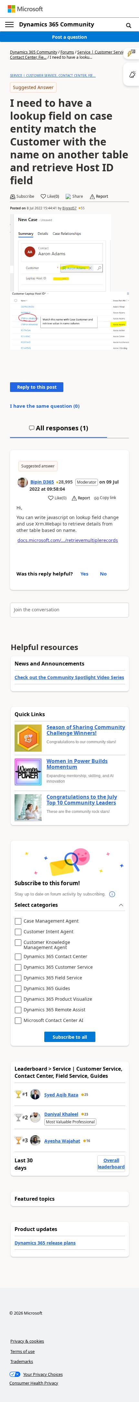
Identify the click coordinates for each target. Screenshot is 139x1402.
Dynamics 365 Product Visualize (58, 999)
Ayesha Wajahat (62, 1141)
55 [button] (83, 208)
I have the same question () (45, 406)
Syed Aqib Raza (61, 1095)
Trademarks (21, 1361)
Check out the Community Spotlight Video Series (69, 677)
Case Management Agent (51, 921)
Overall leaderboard (111, 1163)
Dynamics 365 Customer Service (58, 967)
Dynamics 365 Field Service (53, 978)
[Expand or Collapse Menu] (9, 24)
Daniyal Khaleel (61, 1114)
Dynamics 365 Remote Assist (54, 1010)
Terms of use (22, 1351)
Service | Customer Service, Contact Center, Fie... (53, 75)
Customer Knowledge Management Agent (47, 945)
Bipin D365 (42, 482)
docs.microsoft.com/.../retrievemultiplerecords (67, 540)
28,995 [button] (66, 482)
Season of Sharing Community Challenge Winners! (86, 730)
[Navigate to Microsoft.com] (25, 9)
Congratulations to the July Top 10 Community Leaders (82, 800)
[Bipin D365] (22, 482)
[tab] (58, 431)
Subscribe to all (70, 1037)
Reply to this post (37, 387)
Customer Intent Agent (48, 932)
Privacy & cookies (27, 1341)
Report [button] (102, 196)
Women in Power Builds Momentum (77, 764)
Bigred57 (69, 208)
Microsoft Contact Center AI (53, 1020)
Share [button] (77, 196)
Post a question (69, 37)
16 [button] (88, 1140)
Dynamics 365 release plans (45, 1243)
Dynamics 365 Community (56, 24)
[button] (128, 25)
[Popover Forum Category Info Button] (112, 894)
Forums (67, 52)
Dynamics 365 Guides (47, 988)
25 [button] (86, 1094)
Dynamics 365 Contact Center (55, 956)
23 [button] (86, 1114)
